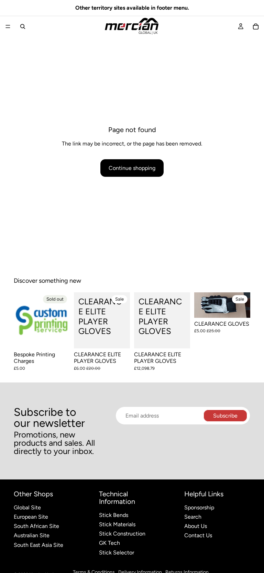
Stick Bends (113, 515)
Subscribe (225, 415)
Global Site (27, 507)
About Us (195, 526)
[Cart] (255, 26)
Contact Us (198, 535)
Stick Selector (116, 552)
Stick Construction (122, 533)
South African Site (36, 526)
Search (192, 516)
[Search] (22, 26)
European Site (31, 516)
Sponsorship (199, 507)
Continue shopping (132, 168)
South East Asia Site (38, 545)
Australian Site (32, 535)
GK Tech (109, 543)
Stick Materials (117, 524)
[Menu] (8, 26)
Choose (185, 338)
